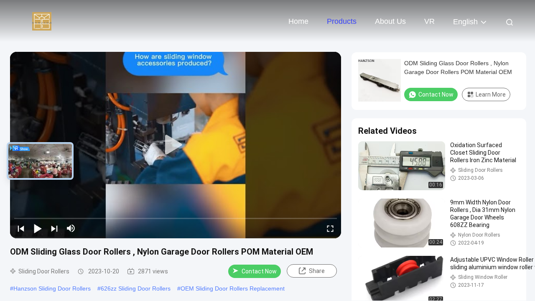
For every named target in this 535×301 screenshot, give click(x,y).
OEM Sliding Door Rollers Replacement (233, 288)
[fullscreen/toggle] (330, 228)
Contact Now (259, 271)
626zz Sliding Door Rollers (136, 288)
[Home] (42, 21)
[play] (175, 145)
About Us (390, 21)
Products (342, 21)
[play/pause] (37, 228)
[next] (54, 228)
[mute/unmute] (71, 228)
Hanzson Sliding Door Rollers (52, 288)
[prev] (21, 228)
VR (429, 21)
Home (298, 21)
